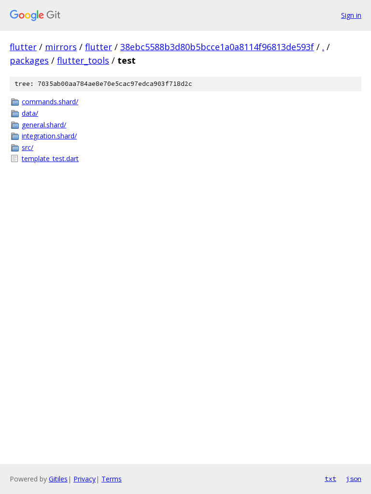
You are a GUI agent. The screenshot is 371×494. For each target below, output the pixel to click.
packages (29, 60)
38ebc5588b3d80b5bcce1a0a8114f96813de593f (217, 47)
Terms (111, 478)
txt (330, 478)
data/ (30, 113)
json (353, 478)
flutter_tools (83, 60)
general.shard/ (44, 124)
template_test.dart (50, 158)
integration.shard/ (49, 135)
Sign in (351, 15)
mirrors (61, 47)
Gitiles (58, 478)
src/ (27, 147)
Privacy (84, 478)
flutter (23, 47)
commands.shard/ (50, 101)
